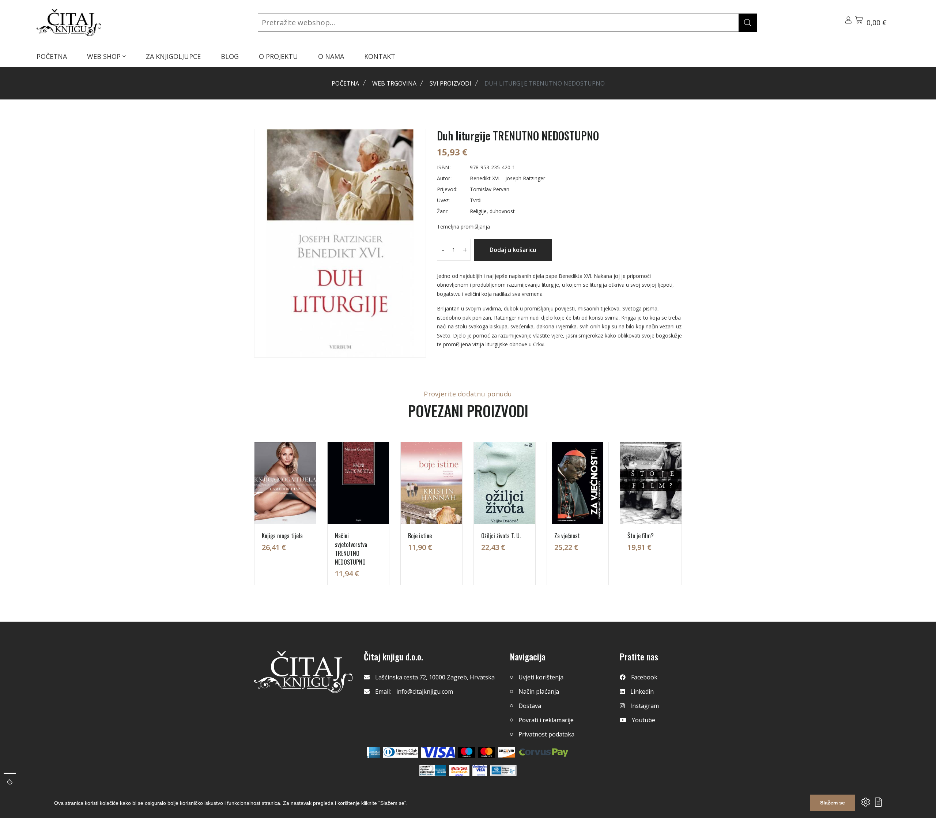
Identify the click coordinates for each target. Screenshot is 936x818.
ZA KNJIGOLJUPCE (173, 56)
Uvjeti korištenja (540, 677)
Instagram (644, 706)
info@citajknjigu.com (424, 691)
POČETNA (52, 56)
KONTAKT (379, 56)
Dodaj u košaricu (513, 250)
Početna (345, 83)
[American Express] (373, 752)
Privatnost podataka (546, 734)
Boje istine (420, 535)
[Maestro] (486, 752)
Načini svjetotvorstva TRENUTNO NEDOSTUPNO (351, 548)
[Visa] (438, 752)
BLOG (230, 56)
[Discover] (506, 752)
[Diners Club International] (400, 752)
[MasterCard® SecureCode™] (459, 770)
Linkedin (642, 691)
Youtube (643, 720)
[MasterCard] (466, 752)
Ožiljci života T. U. (501, 535)
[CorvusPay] (543, 752)
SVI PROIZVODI (450, 83)
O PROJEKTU (278, 56)
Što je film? (640, 535)
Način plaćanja (538, 691)
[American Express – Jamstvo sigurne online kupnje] (432, 770)
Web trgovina (394, 83)
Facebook (644, 677)
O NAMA (331, 56)
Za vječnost (567, 535)
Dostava (529, 706)
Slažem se (832, 803)
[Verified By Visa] (480, 770)
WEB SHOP (104, 56)
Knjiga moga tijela (282, 535)
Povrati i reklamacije (546, 720)
